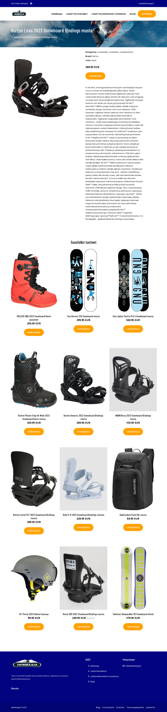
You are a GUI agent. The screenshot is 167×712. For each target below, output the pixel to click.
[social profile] (31, 3)
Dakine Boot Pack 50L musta (133, 514)
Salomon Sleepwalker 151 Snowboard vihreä (133, 614)
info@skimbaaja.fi (146, 3)
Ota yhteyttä (108, 707)
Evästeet (120, 707)
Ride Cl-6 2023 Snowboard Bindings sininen (83, 514)
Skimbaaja (56, 14)
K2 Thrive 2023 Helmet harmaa (34, 614)
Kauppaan (147, 14)
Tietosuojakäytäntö (135, 707)
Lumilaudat (113, 52)
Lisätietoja (95, 76)
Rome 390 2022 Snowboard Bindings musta (83, 614)
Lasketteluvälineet (77, 14)
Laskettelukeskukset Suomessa (109, 14)
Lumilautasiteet (126, 52)
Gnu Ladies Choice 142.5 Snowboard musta (133, 316)
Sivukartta (150, 707)
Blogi (133, 14)
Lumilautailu (102, 52)
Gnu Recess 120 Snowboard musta (83, 316)
